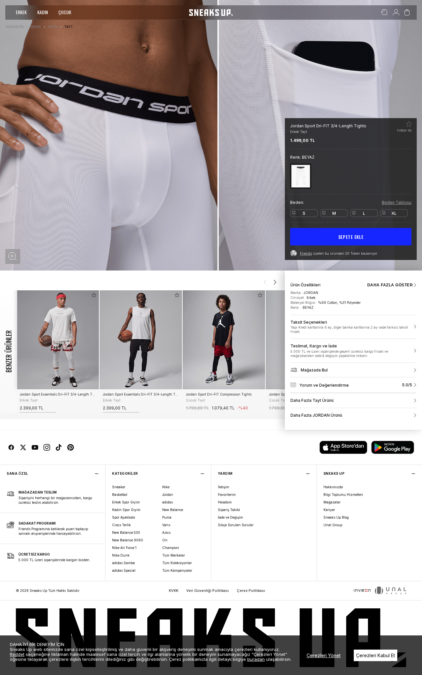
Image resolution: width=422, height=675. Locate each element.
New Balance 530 (126, 532)
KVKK (173, 590)
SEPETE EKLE (351, 236)
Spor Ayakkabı (123, 517)
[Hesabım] (396, 12)
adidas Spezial (124, 570)
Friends (306, 253)
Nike (165, 487)
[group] (57, 351)
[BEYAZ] (300, 176)
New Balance (172, 510)
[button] (12, 256)
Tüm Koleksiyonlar (177, 563)
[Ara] (384, 12)
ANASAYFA (15, 27)
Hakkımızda (333, 487)
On (164, 540)
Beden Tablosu (396, 202)
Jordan (167, 495)
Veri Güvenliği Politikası (207, 590)
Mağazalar (332, 502)
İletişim (223, 487)
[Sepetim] (407, 12)
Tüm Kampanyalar (177, 570)
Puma (166, 517)
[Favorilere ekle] (408, 124)
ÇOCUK (64, 12)
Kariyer (329, 510)
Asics (166, 532)
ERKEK (21, 12)
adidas (167, 502)
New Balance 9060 (127, 540)
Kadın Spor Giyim (126, 510)
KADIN (42, 12)
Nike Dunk (121, 555)
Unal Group (332, 525)
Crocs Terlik (121, 525)
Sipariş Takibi (229, 510)
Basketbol (119, 495)
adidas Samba (123, 563)
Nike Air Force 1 (124, 548)
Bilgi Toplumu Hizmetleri (343, 495)
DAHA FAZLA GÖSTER (390, 285)
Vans (166, 525)
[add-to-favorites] (94, 295)
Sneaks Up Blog (336, 517)
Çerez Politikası (251, 590)
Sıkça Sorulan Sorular (236, 525)
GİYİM (53, 27)
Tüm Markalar (173, 555)
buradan (256, 659)
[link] (353, 327)
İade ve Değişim (230, 517)
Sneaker (118, 487)
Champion (170, 548)
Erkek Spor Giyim (126, 502)
